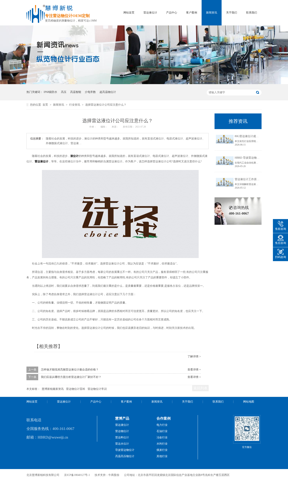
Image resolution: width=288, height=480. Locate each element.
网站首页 (128, 12)
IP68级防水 (50, 92)
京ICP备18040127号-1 (77, 475)
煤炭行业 (162, 450)
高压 (63, 92)
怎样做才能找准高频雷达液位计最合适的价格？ (70, 369)
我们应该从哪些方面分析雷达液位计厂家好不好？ (71, 377)
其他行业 (162, 456)
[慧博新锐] (35, 21)
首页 (46, 104)
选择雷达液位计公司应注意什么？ (105, 104)
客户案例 (191, 12)
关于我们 (231, 12)
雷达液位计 (150, 12)
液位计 (74, 156)
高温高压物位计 (124, 456)
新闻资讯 (211, 12)
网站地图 (248, 401)
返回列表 (200, 388)
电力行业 (162, 424)
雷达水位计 (122, 443)
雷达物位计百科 (75, 388)
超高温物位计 (108, 92)
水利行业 (162, 443)
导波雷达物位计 (124, 450)
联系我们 (251, 12)
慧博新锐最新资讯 (53, 388)
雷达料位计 (122, 437)
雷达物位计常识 (97, 388)
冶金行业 (162, 437)
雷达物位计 (122, 431)
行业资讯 (75, 104)
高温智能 (75, 92)
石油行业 (162, 431)
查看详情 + (194, 369)
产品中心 (171, 12)
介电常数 (90, 92)
